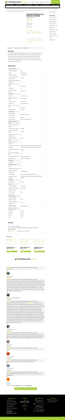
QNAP (54, 31)
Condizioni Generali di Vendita (27, 418)
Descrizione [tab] (10, 48)
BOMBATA (54, 21)
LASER (20, 10)
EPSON (51, 27)
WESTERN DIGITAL (52, 39)
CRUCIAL (56, 25)
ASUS (55, 17)
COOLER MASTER (52, 25)
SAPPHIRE (55, 33)
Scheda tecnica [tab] (18, 48)
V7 (57, 35)
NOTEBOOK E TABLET (19, 4)
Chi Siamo (32, 2)
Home (29, 2)
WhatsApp (62, 418)
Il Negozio (37, 2)
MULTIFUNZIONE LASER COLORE (28, 10)
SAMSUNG (51, 33)
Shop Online (54, 2)
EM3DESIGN (55, 418)
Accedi (49, 2)
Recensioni (42, 2)
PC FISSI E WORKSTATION (28, 4)
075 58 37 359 (24, 402)
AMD (50, 17)
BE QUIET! (51, 21)
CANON (54, 23)
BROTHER (33, 42)
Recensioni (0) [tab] (25, 48)
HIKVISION (51, 29)
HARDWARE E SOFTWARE (9, 4)
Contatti (45, 2)
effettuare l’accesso (13, 231)
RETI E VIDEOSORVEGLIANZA (45, 4)
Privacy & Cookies (20, 418)
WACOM (51, 37)
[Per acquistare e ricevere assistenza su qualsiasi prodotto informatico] (53, 401)
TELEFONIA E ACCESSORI (55, 4)
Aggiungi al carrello (36, 32)
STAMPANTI (16, 10)
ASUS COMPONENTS (53, 19)
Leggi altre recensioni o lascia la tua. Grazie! (25, 388)
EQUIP (53, 27)
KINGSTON (51, 31)
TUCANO (54, 35)
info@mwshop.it (25, 405)
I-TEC (54, 29)
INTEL (57, 29)
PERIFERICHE (36, 4)
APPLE (53, 17)
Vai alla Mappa (39, 410)
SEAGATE (51, 35)
